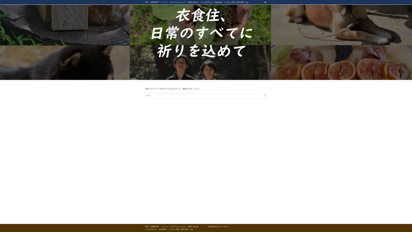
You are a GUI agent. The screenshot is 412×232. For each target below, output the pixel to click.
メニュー (164, 2)
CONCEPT (155, 2)
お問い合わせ (193, 2)
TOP (146, 2)
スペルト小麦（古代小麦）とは (236, 2)
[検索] (265, 2)
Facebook (218, 2)
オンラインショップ (178, 2)
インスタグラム (206, 2)
